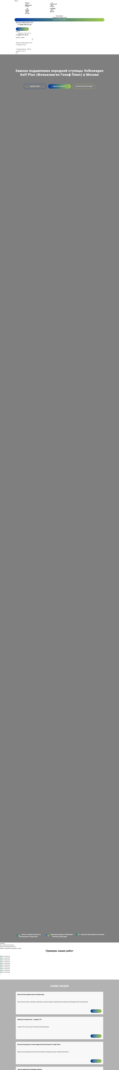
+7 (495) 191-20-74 (22, 35)
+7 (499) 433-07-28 (27, 11)
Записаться (96, 1011)
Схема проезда (22, 29)
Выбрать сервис (20, 37)
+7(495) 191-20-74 (52, 10)
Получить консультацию (59, 19)
